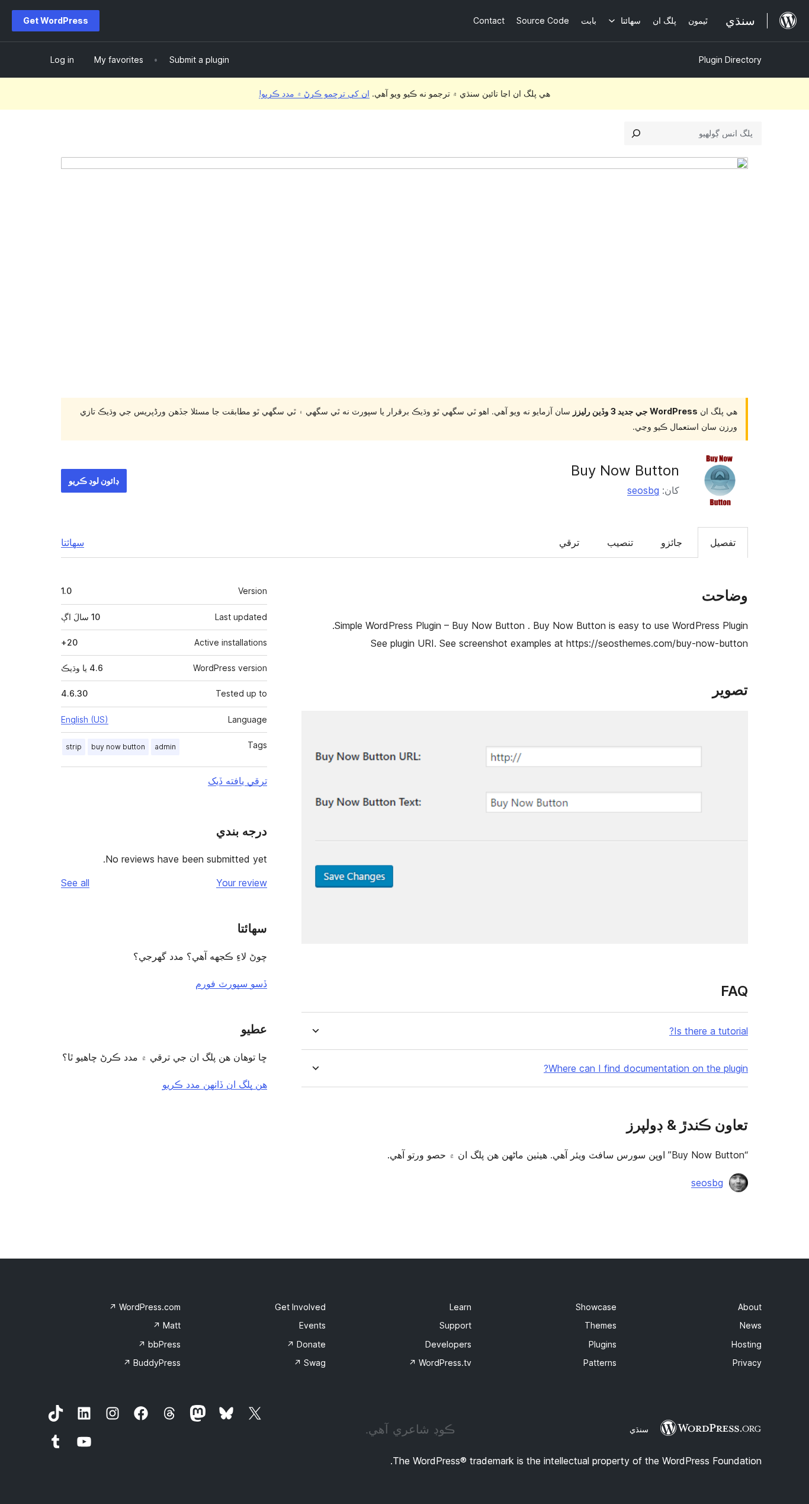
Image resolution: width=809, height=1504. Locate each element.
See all (75, 883)
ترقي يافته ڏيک (237, 781)
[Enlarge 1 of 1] (732, 727)
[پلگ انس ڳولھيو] (636, 133)
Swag (310, 1363)
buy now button (118, 746)
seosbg (643, 490)
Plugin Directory (730, 60)
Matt (167, 1325)
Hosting (746, 1344)
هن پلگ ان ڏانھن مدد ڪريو (214, 1084)
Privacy (747, 1363)
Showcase (596, 1307)
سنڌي (639, 1429)
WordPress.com (145, 1307)
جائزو (671, 542)
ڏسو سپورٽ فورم (231, 983)
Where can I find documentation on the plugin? (646, 1068)
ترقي (569, 542)
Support (455, 1325)
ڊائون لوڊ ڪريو (94, 480)
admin (165, 746)
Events (312, 1325)
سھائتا (72, 542)
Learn (460, 1307)
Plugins (603, 1344)
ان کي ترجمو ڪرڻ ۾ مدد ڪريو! (314, 93)
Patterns (600, 1363)
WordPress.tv (440, 1363)
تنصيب (620, 542)
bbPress (159, 1344)
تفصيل (723, 542)
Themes (601, 1325)
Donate (306, 1344)
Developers (448, 1344)
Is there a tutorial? (708, 1031)
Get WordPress (55, 20)
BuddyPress (152, 1363)
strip (74, 746)
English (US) (84, 719)
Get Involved (300, 1307)
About (750, 1307)
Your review (241, 883)
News (751, 1325)
